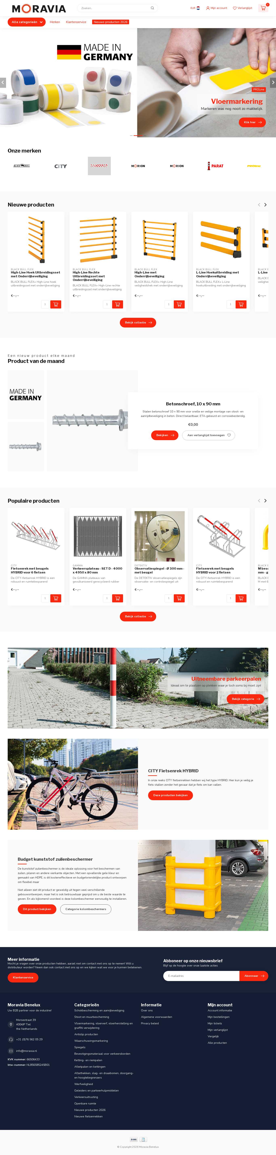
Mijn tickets (215, 1023)
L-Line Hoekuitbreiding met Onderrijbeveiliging (217, 274)
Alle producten (217, 1043)
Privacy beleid (150, 1023)
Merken (55, 22)
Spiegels (79, 1047)
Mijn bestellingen (219, 1017)
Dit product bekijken (37, 909)
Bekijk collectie (135, 322)
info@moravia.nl (26, 1051)
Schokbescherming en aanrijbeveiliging (99, 1010)
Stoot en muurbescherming (91, 1017)
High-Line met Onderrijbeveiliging (149, 274)
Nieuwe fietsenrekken (88, 1116)
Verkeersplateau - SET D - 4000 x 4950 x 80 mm (97, 570)
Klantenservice (76, 22)
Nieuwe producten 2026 (110, 22)
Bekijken (162, 435)
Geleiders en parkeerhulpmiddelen (96, 1090)
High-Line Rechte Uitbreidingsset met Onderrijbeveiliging (89, 276)
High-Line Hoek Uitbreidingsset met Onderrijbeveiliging (35, 274)
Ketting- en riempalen (88, 1060)
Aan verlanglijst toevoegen (206, 435)
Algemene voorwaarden (156, 1017)
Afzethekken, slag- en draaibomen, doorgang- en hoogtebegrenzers (104, 1075)
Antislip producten (86, 1034)
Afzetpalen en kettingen (89, 1067)
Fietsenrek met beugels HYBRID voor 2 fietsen (215, 570)
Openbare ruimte (85, 1103)
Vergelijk (213, 1036)
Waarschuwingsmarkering (91, 1041)
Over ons (147, 1010)
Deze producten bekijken (170, 795)
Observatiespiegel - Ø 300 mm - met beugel (159, 570)
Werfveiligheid (83, 1084)
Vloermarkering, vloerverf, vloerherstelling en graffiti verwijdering (103, 1025)
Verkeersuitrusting (86, 1097)
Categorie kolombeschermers (85, 909)
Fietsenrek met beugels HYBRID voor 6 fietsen (30, 570)
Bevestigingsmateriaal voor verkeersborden (102, 1054)
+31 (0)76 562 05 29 (29, 1039)
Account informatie (220, 1010)
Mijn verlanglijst (218, 1030)
